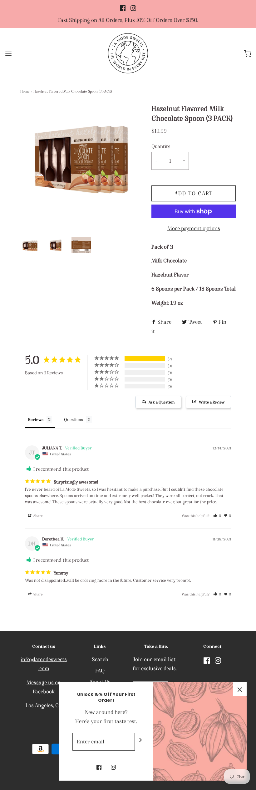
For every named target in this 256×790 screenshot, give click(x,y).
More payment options (193, 228)
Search (100, 659)
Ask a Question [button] (162, 402)
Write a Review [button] (211, 402)
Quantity (160, 146)
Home (25, 91)
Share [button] (37, 516)
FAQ (100, 670)
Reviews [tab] (35, 419)
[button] (30, 246)
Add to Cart (194, 193)
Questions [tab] (73, 419)
